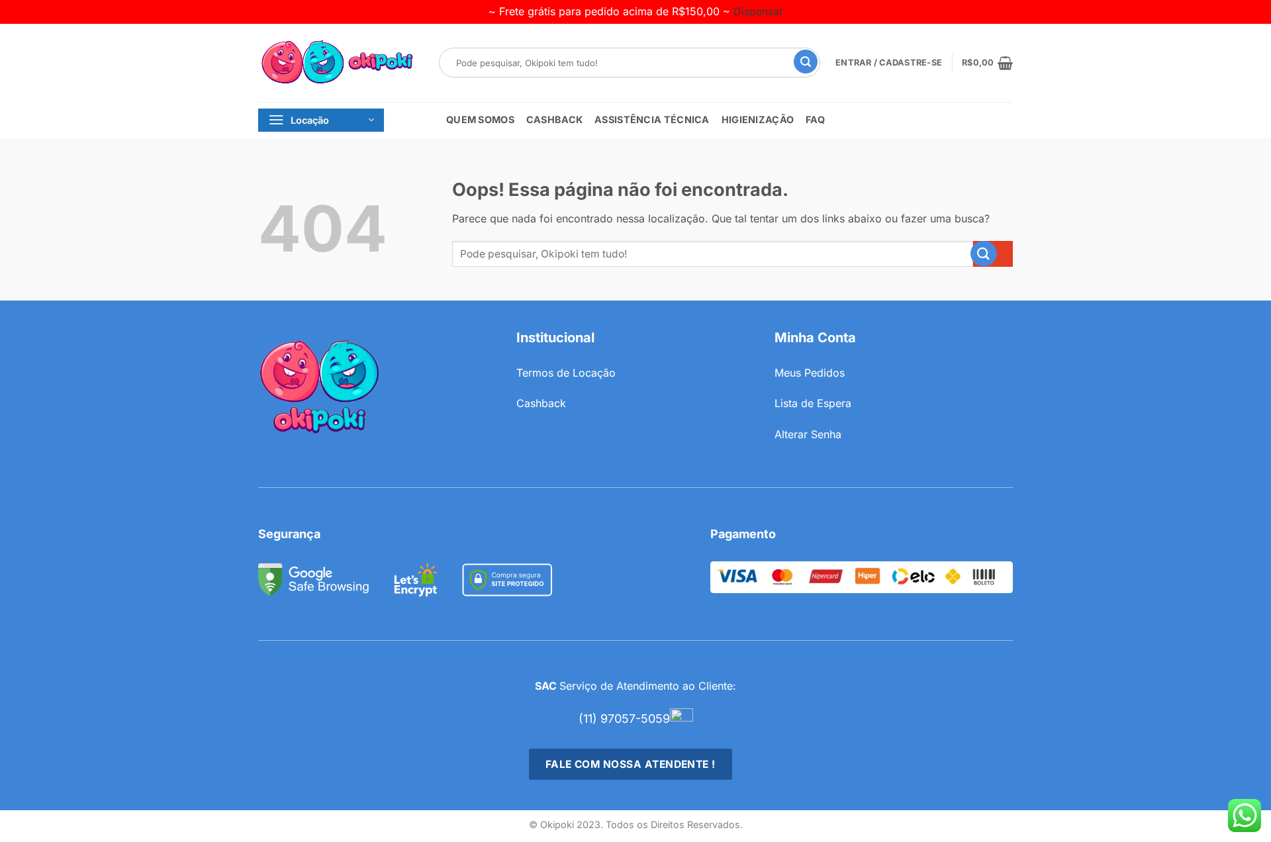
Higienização (758, 119)
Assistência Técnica (651, 119)
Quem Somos (480, 119)
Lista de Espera (813, 403)
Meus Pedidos (810, 372)
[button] (987, 62)
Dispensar (758, 11)
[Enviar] (815, 63)
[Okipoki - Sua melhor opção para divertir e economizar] (338, 62)
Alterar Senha (808, 434)
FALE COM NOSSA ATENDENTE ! (630, 764)
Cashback (554, 119)
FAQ (815, 119)
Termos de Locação (566, 372)
